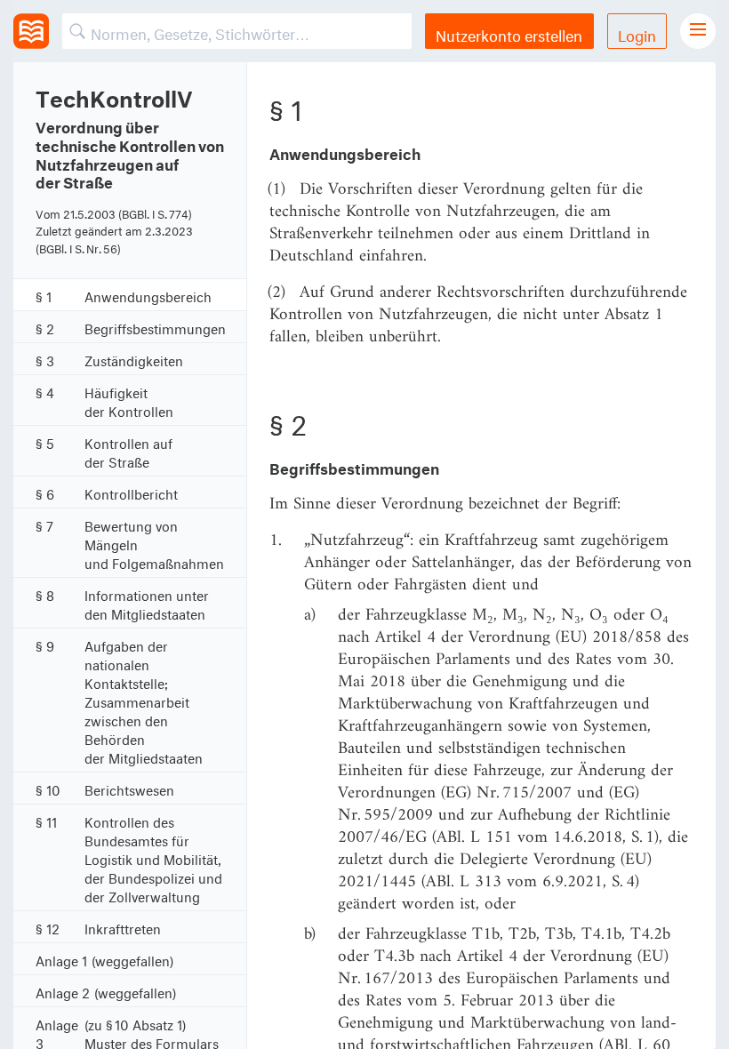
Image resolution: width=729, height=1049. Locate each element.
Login (637, 33)
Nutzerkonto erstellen (509, 33)
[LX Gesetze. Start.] (31, 31)
